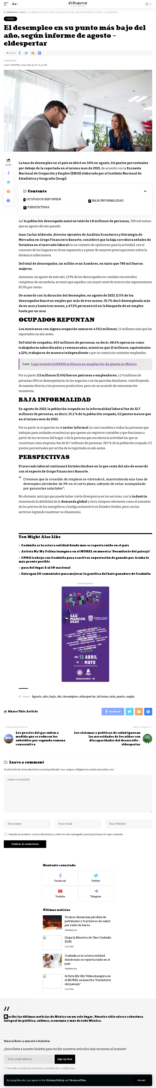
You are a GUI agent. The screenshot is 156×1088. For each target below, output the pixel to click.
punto (121, 696)
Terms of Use (78, 1080)
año (45, 696)
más (112, 696)
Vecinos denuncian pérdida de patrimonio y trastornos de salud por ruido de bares (87, 921)
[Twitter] (96, 878)
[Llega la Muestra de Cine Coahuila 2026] (52, 943)
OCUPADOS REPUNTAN (43, 199)
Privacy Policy (55, 1080)
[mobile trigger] (7, 3)
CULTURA (69, 947)
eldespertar (87, 696)
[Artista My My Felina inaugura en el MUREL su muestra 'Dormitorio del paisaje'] (52, 981)
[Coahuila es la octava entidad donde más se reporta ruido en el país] (52, 961)
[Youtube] (60, 893)
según (130, 696)
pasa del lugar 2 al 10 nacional (45, 568)
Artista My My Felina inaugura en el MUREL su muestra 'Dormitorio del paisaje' (85, 551)
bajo (52, 696)
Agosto (37, 696)
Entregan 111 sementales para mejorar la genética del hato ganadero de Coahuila (86, 574)
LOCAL (10, 19)
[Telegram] (96, 893)
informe (102, 696)
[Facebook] (60, 878)
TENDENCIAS (71, 930)
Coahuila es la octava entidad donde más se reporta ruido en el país (75, 545)
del (59, 696)
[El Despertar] (78, 4)
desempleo (70, 696)
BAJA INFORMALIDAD (108, 200)
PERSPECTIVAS (38, 207)
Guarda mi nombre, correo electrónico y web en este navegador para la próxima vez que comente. (66, 834)
